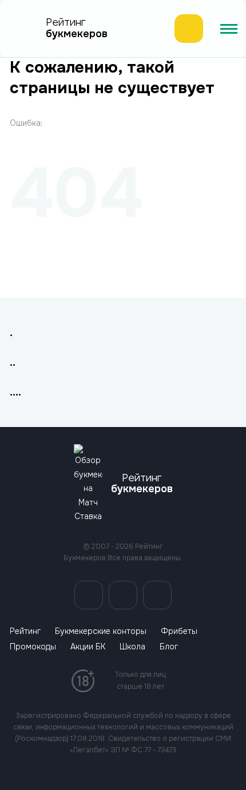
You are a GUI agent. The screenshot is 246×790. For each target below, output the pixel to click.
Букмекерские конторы (100, 631)
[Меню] (228, 28)
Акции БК (87, 647)
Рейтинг (25, 631)
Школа (132, 647)
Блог (169, 647)
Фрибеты (179, 631)
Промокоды (33, 647)
